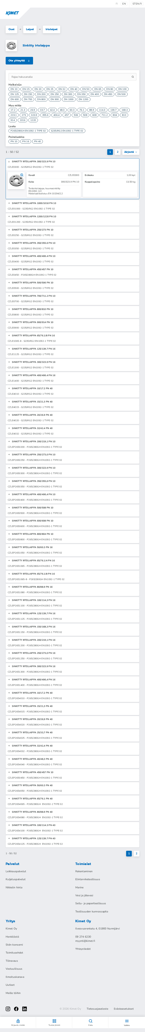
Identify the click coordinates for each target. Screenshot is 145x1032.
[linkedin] (24, 1009)
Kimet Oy (11, 928)
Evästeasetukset (124, 1008)
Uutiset (10, 985)
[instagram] (8, 1009)
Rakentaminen (84, 871)
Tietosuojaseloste (97, 1008)
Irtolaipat (51, 29)
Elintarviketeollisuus (87, 879)
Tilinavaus (12, 961)
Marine (79, 887)
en (124, 3)
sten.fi (137, 3)
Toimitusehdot (14, 952)
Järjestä (129, 152)
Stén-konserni (14, 945)
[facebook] (16, 1009)
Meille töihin (13, 993)
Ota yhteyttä (16, 61)
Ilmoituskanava (15, 977)
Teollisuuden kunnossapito (91, 911)
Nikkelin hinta (14, 887)
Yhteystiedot (83, 949)
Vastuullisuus (14, 969)
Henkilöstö (12, 937)
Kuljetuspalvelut (15, 879)
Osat (11, 29)
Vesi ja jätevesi (84, 895)
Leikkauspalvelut (16, 871)
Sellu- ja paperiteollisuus (90, 903)
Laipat (30, 29)
